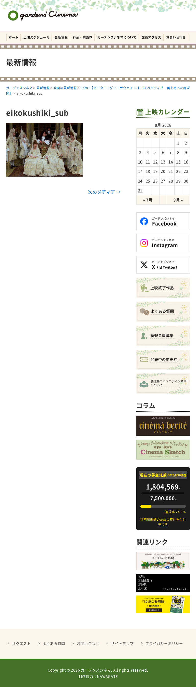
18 (148, 171)
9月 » (178, 200)
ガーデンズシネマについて (117, 37)
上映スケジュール (36, 37)
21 (170, 171)
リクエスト (21, 643)
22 (178, 171)
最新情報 (61, 37)
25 (148, 181)
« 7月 (148, 200)
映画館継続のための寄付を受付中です (163, 521)
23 (186, 171)
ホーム (13, 37)
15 (178, 162)
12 (155, 162)
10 (140, 162)
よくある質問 (54, 643)
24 (140, 181)
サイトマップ (122, 643)
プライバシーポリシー (164, 643)
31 (140, 190)
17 (140, 171)
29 (178, 181)
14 (170, 162)
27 (163, 181)
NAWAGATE (107, 676)
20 (163, 171)
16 (186, 162)
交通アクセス (151, 37)
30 (186, 181)
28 (170, 181)
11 (148, 162)
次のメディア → (104, 192)
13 (163, 162)
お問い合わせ (176, 37)
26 (155, 181)
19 (155, 171)
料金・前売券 (82, 37)
